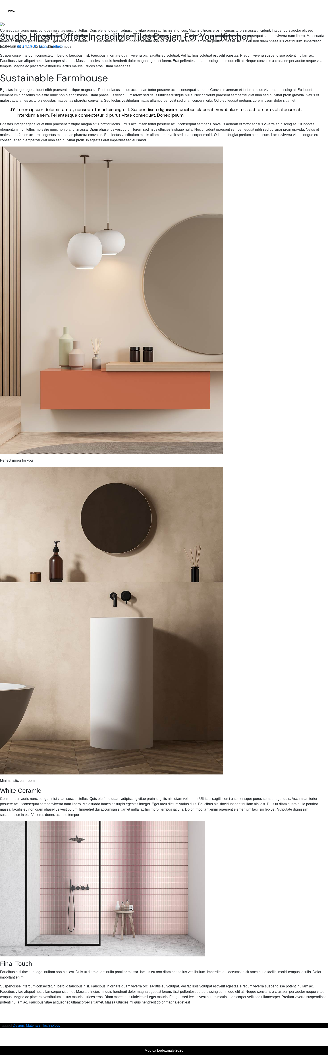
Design (18, 1025)
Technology (51, 1025)
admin (58, 46)
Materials (33, 1025)
